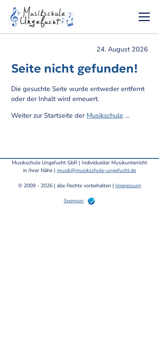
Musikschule (105, 115)
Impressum (128, 185)
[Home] (43, 16)
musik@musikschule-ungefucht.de (96, 170)
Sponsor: (74, 200)
